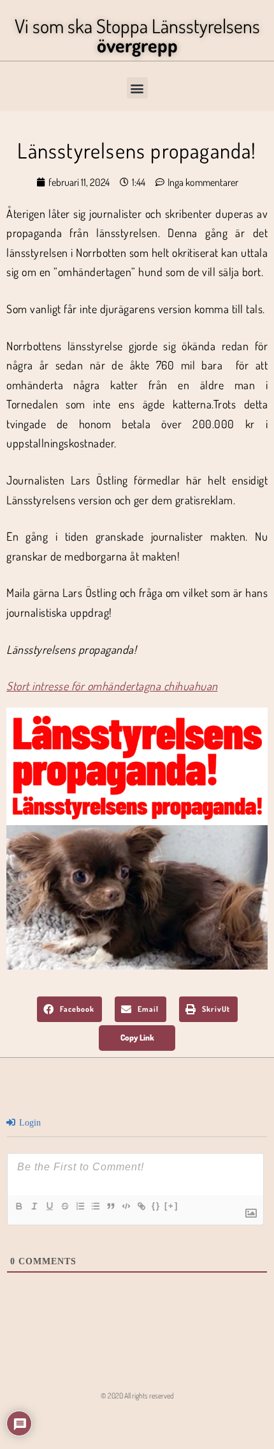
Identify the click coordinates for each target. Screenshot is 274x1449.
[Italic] (33, 1206)
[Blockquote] (110, 1206)
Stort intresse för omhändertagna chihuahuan (112, 686)
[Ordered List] (79, 1206)
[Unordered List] (95, 1206)
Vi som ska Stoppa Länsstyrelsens (137, 35)
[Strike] (64, 1206)
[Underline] (49, 1206)
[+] (171, 1206)
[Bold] (18, 1206)
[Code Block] (125, 1206)
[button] (137, 87)
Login (29, 1122)
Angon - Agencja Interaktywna (137, 1420)
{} (156, 1206)
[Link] (140, 1206)
